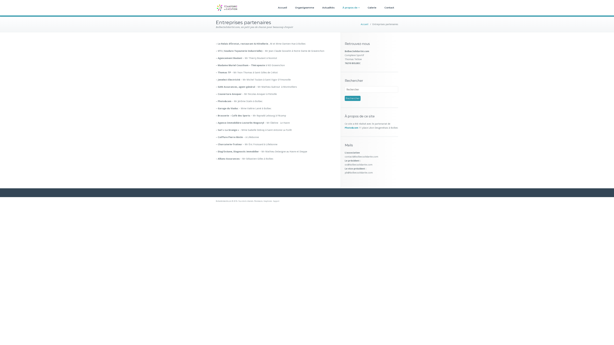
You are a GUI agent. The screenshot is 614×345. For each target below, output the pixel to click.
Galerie (372, 7)
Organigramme (304, 7)
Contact (389, 7)
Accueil (282, 7)
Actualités (328, 7)
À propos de (350, 7)
